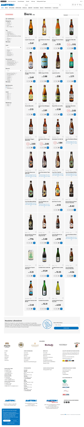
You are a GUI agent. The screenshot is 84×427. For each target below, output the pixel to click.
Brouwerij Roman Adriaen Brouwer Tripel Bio (30, 235)
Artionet (68, 414)
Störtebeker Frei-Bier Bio (57, 139)
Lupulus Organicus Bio (29, 39)
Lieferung (33, 1)
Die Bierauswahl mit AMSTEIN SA (49, 361)
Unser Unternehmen (12, 1)
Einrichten (15, 420)
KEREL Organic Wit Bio (43, 72)
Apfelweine (11, 7)
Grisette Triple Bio (70, 72)
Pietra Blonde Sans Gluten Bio (44, 40)
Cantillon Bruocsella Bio (44, 300)
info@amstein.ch (8, 385)
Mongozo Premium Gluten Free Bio (57, 40)
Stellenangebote (27, 358)
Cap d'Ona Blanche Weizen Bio (71, 140)
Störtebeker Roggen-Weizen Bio (29, 140)
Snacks (41, 7)
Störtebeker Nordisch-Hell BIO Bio (31, 301)
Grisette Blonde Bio (29, 105)
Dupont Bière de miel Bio (57, 105)
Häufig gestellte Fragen (41, 1)
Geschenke (36, 7)
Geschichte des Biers (47, 354)
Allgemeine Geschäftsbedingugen (30, 361)
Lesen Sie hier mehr (11, 423)
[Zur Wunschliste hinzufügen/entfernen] (36, 37)
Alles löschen (10, 14)
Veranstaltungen (21, 1)
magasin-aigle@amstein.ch (10, 379)
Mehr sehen (8, 41)
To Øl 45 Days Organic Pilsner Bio (30, 268)
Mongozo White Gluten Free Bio (30, 73)
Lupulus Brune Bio (56, 72)
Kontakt (27, 1)
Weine (6, 7)
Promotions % (48, 7)
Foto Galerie (26, 360)
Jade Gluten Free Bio (56, 201)
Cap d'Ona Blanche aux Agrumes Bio (57, 235)
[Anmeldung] (75, 5)
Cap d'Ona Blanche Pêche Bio (71, 235)
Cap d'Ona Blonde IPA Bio (71, 172)
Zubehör (30, 7)
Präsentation (26, 354)
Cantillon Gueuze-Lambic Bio (57, 268)
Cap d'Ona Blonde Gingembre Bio (42, 235)
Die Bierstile (45, 358)
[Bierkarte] (73, 5)
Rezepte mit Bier (46, 363)
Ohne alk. (24, 7)
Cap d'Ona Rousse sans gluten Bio (30, 173)
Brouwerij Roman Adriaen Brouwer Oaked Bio (71, 202)
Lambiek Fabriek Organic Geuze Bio (57, 301)
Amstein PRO (3, 1)
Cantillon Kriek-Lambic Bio (44, 267)
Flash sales (55, 7)
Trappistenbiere (65, 374)
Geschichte (26, 352)
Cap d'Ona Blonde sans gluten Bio (43, 202)
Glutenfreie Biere (66, 371)
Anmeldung (66, 328)
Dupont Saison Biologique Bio (44, 106)
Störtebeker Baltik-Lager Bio (44, 140)
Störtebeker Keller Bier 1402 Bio (71, 40)
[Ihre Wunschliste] (77, 5)
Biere (2, 7)
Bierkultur (25, 355)
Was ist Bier (45, 352)
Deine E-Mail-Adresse (58, 322)
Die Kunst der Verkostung (48, 357)
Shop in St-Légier (27, 357)
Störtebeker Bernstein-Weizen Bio (71, 106)
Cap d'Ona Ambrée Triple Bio (44, 173)
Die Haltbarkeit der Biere (47, 360)
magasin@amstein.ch (8, 373)
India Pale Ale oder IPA (67, 369)
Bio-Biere (64, 372)
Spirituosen (18, 7)
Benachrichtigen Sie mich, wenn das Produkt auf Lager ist (71, 143)
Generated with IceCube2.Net (75, 414)
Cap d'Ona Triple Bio (56, 172)
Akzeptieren (7, 420)
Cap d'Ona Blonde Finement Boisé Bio (70, 268)
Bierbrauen (45, 355)
